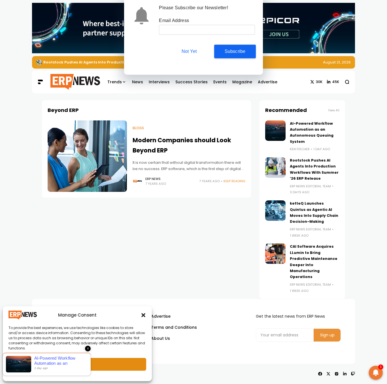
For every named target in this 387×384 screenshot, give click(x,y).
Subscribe (235, 52)
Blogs (138, 128)
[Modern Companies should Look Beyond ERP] (87, 156)
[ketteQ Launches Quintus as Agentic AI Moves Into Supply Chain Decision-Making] (275, 210)
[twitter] (328, 374)
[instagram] (337, 374)
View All (333, 110)
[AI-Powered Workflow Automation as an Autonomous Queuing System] (275, 130)
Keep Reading (234, 181)
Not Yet (189, 52)
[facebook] (320, 374)
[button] (143, 315)
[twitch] (353, 374)
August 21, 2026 (337, 62)
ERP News (153, 179)
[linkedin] (345, 374)
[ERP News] (71, 82)
